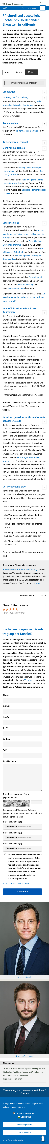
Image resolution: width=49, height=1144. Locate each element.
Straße (6, 717)
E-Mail (6, 706)
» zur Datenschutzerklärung (16, 883)
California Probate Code (27, 131)
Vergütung (29, 680)
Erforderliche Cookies (24, 1113)
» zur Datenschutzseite (13, 1140)
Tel (5, 750)
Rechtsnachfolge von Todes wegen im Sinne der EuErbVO (24, 234)
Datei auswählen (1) (12, 821)
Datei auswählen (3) (12, 843)
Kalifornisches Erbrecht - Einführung (20, 569)
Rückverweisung (26, 284)
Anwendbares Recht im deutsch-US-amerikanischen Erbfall (24, 297)
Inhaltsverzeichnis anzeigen (24, 83)
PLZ (5, 728)
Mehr (38, 583)
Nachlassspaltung (16, 288)
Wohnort (7, 739)
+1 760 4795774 (30, 8)
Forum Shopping (36, 277)
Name (6, 695)
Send (32, 72)
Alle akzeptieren (24, 1132)
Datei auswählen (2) (12, 832)
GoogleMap (26, 1117)
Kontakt (7, 72)
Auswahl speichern (24, 1125)
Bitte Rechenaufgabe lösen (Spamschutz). (16, 796)
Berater (18, 72)
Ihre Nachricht (9, 761)
